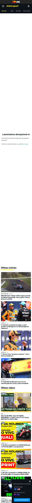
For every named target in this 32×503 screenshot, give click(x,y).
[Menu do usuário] (28, 6)
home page (25, 144)
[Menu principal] (3, 6)
